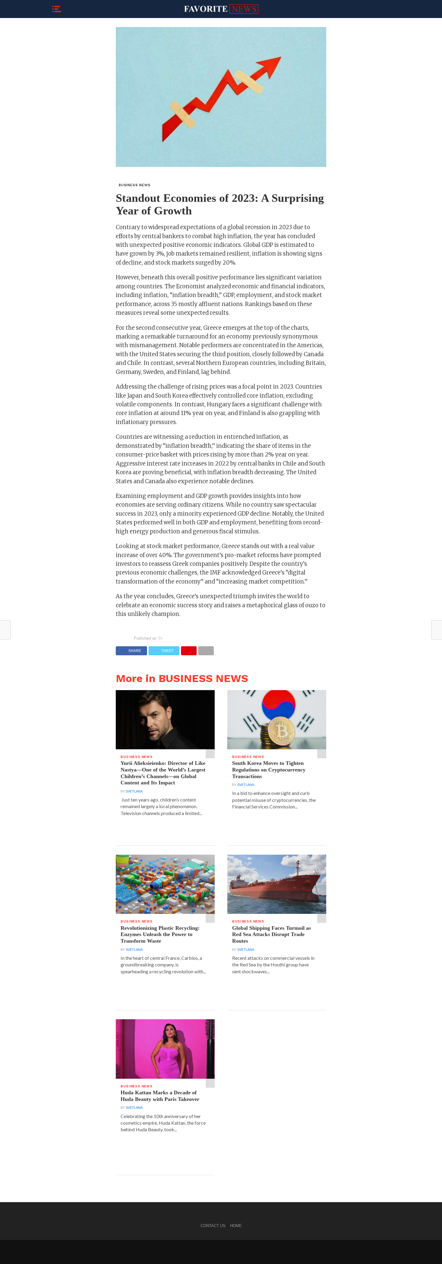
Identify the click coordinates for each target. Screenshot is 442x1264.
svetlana (134, 791)
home (236, 1225)
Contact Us (213, 1225)
